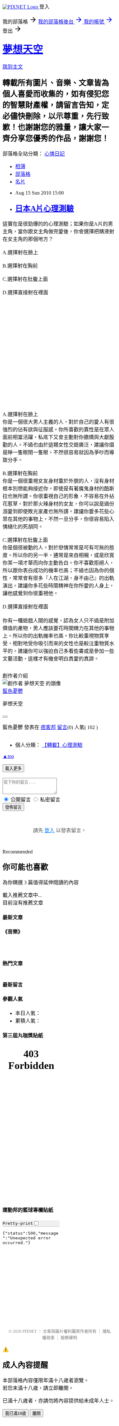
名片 (20, 181)
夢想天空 (23, 49)
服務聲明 (69, 1337)
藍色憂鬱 (13, 691)
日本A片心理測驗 (44, 208)
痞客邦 (48, 727)
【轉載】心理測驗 (62, 745)
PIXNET (30, 1331)
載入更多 (13, 768)
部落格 (22, 174)
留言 (62, 727)
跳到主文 (13, 67)
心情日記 (54, 153)
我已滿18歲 (15, 1413)
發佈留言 (13, 807)
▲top (8, 756)
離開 (36, 1413)
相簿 (20, 166)
